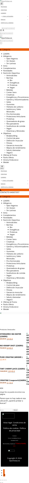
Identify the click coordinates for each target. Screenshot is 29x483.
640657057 (14, 192)
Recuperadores (12, 123)
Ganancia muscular (14, 145)
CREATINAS (4, 10)
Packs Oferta (8, 157)
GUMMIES (3, 13)
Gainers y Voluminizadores (17, 99)
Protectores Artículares (15, 116)
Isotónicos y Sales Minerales (13, 110)
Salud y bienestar (13, 150)
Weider (6, 162)
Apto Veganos (12, 58)
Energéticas (14, 82)
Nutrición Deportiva (11, 73)
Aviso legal (7, 422)
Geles (8, 102)
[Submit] (1, 36)
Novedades (7, 70)
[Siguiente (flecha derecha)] (2, 482)
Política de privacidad (17, 429)
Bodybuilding (11, 135)
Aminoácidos (11, 75)
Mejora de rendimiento (15, 148)
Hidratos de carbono (14, 107)
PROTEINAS (4, 6)
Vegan (12, 87)
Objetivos (7, 133)
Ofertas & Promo (10, 155)
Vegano (9, 152)
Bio (11, 80)
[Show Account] (3, 30)
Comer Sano (11, 92)
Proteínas (10, 119)
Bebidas (9, 90)
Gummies (10, 104)
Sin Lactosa (11, 63)
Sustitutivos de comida (15, 126)
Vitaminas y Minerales (15, 131)
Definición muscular (14, 140)
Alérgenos (7, 56)
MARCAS (3, 19)
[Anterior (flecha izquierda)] (0, 482)
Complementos (9, 68)
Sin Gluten (10, 61)
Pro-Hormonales (13, 114)
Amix (5, 66)
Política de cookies (11, 428)
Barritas (9, 78)
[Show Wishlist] (1, 45)
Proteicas (13, 85)
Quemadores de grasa (15, 121)
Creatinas (10, 94)
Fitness (9, 143)
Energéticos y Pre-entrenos (17, 97)
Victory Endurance (10, 160)
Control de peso (12, 138)
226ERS (6, 53)
